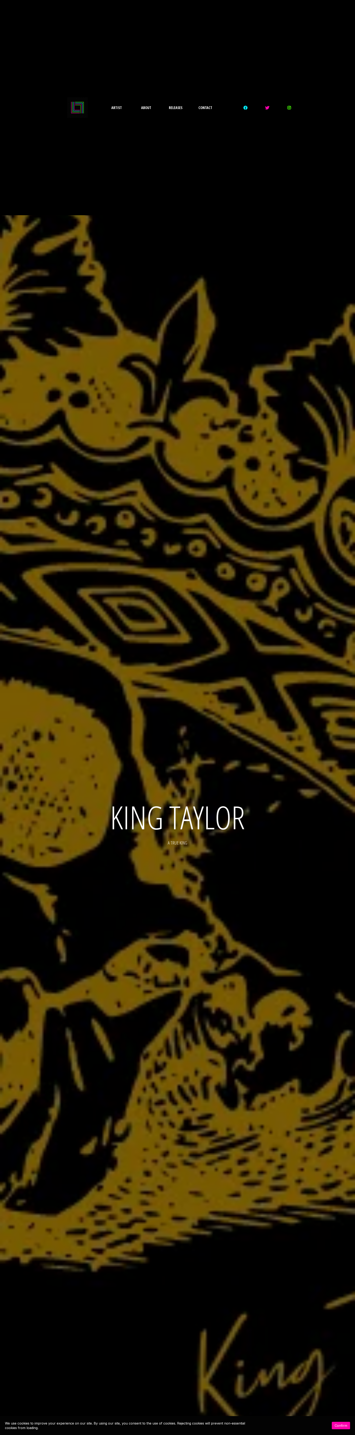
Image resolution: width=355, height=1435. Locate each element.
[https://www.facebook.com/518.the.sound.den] (246, 108)
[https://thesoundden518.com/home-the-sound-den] (77, 107)
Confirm (341, 1425)
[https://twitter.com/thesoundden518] (268, 108)
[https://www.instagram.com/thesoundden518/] (290, 108)
